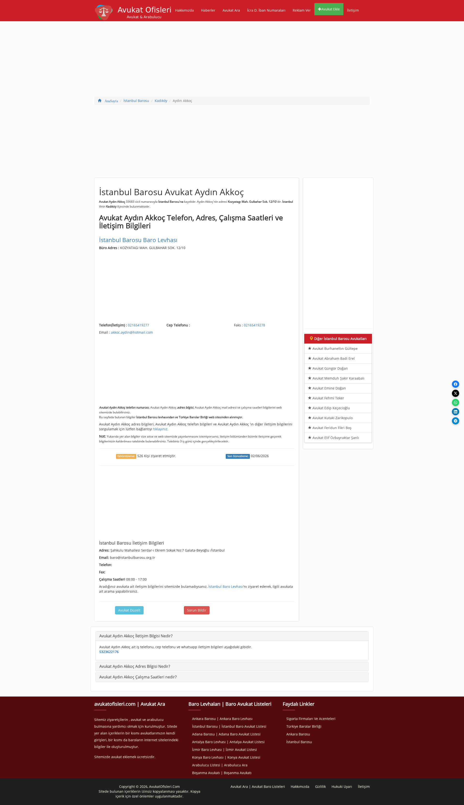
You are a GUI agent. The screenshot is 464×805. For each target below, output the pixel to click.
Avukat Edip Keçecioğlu (331, 408)
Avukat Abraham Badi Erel (333, 358)
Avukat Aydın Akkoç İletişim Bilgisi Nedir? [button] (136, 636)
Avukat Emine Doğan (329, 388)
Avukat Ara (231, 10)
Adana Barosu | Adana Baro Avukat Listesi (226, 734)
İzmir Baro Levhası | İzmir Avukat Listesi (224, 749)
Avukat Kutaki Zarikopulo (332, 418)
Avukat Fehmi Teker (328, 398)
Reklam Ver (302, 10)
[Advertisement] (232, 60)
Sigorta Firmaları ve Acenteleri (310, 718)
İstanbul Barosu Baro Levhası (138, 240)
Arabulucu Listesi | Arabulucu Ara (219, 765)
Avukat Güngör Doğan (330, 368)
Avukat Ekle (330, 9)
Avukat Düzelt (129, 610)
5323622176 (109, 651)
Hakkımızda (184, 10)
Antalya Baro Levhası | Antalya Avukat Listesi (228, 742)
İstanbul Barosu (299, 742)
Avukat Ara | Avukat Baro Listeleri (258, 786)
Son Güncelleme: (237, 456)
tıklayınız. (160, 429)
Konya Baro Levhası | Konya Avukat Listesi (226, 757)
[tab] (232, 636)
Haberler (208, 10)
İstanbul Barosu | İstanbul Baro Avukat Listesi (229, 726)
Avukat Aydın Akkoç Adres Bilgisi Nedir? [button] (134, 666)
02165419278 (254, 325)
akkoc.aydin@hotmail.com (132, 332)
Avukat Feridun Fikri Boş (331, 427)
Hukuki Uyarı (342, 786)
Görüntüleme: (126, 456)
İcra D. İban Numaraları (266, 10)
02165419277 (138, 325)
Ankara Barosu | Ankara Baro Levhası (222, 718)
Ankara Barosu (298, 734)
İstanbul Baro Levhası (225, 586)
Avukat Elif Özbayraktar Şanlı (335, 437)
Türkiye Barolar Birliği (303, 726)
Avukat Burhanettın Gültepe (335, 348)
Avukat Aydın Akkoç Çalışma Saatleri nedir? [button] (138, 677)
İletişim (353, 10)
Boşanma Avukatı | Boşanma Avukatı (222, 772)
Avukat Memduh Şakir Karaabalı (338, 378)
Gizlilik (320, 786)
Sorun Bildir (196, 610)
